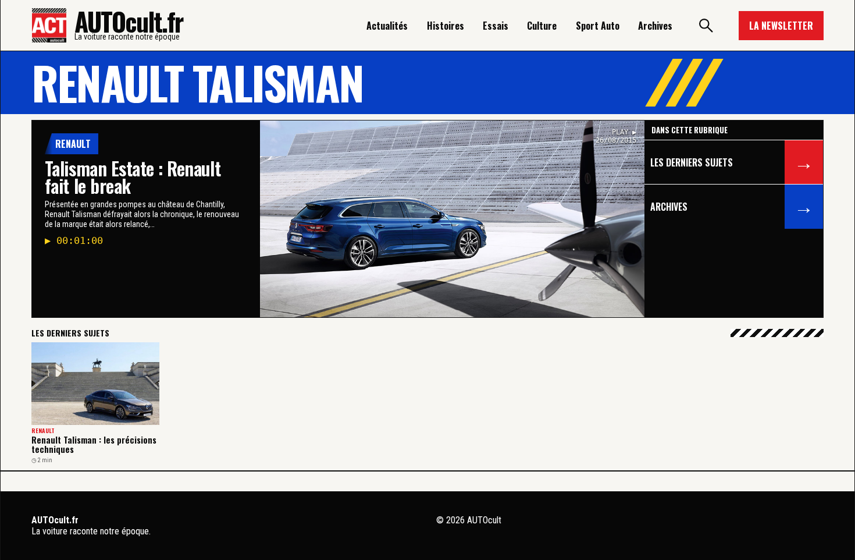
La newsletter (781, 26)
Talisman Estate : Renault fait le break (132, 176)
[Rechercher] (705, 25)
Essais (495, 26)
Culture (542, 26)
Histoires (445, 26)
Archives (655, 26)
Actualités (387, 26)
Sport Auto (597, 26)
